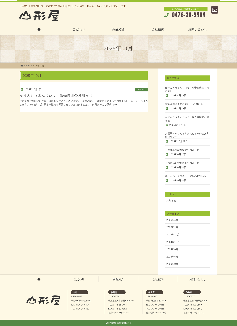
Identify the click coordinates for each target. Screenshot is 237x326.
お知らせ (141, 89)
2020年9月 (172, 264)
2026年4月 (172, 220)
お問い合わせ (197, 279)
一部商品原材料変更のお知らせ (182, 149)
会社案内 (158, 279)
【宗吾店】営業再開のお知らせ (182, 163)
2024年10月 (173, 242)
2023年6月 (172, 256)
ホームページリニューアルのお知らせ (185, 176)
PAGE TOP (228, 312)
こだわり (78, 279)
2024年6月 (172, 249)
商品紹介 (118, 279)
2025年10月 (173, 234)
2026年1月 (172, 227)
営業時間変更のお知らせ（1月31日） (185, 104)
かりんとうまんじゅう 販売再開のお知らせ (56, 95)
